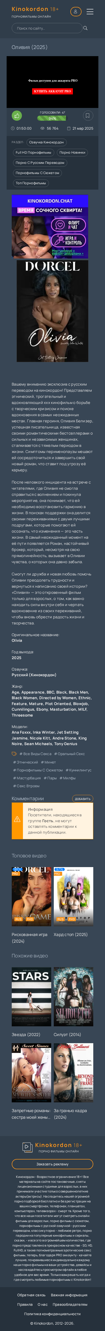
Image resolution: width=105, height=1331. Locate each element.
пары (52, 777)
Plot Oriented (58, 703)
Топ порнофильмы (31, 183)
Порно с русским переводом (40, 162)
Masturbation (63, 709)
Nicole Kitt (40, 738)
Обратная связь (31, 1294)
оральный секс (71, 753)
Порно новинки (72, 152)
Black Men (78, 692)
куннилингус (80, 770)
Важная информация (69, 1294)
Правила (25, 1304)
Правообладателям (70, 1304)
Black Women (24, 697)
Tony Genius (65, 743)
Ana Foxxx (21, 732)
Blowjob (80, 703)
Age (15, 692)
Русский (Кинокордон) (34, 674)
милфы (69, 777)
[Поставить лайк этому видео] (17, 115)
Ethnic (84, 697)
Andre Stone (64, 738)
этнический (27, 762)
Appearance (33, 692)
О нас (43, 1304)
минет (50, 762)
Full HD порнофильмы (33, 152)
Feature (19, 703)
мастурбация (29, 777)
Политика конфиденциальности (52, 1313)
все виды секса (37, 753)
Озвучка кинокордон (46, 142)
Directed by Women (57, 697)
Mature (36, 703)
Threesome (22, 715)
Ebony (42, 709)
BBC (50, 692)
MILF (82, 709)
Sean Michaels (38, 743)
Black (61, 692)
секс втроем (28, 785)
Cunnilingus (23, 709)
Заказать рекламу (52, 1164)
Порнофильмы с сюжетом (37, 172)
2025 (16, 657)
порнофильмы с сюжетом (40, 770)
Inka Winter (44, 732)
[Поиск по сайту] (85, 28)
